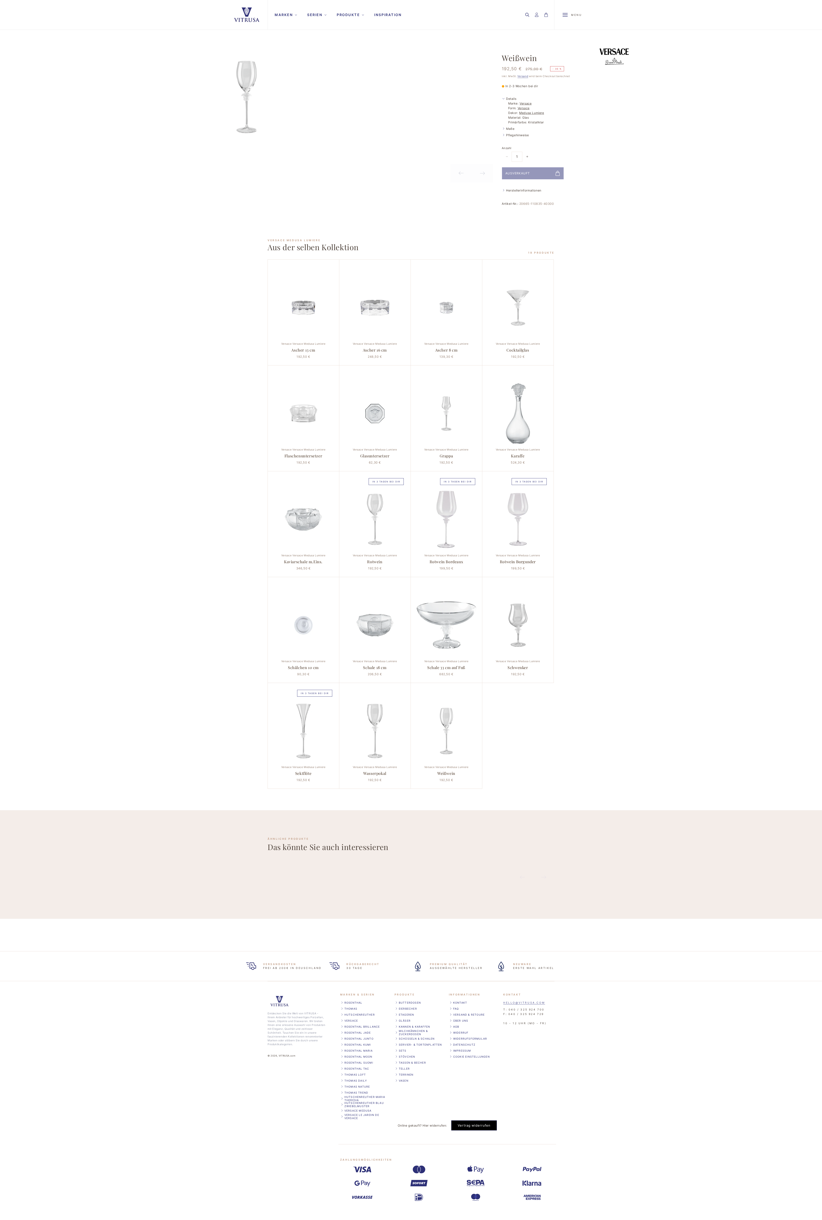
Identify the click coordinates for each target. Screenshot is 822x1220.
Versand (522, 76)
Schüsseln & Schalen (417, 1038)
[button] (285, 15)
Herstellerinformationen (523, 190)
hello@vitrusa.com (524, 1002)
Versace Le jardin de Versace (361, 1116)
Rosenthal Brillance (362, 1026)
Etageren (406, 1014)
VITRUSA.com (287, 1055)
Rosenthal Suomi (358, 1062)
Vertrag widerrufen (474, 1125)
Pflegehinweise (517, 135)
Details (511, 98)
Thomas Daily (355, 1080)
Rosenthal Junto (359, 1038)
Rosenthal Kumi (357, 1044)
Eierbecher (408, 1008)
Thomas (350, 1008)
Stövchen (407, 1056)
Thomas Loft (355, 1074)
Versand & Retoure (469, 1014)
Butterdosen (410, 1002)
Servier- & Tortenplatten (420, 1044)
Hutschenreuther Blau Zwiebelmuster (364, 1104)
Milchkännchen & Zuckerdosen (413, 1032)
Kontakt (460, 1002)
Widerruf (461, 1032)
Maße (510, 128)
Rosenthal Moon (358, 1056)
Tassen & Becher (412, 1062)
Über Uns (460, 1020)
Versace (526, 103)
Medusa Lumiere (531, 113)
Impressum (462, 1050)
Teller (404, 1068)
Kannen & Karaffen (414, 1026)
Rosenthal (353, 1002)
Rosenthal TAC (356, 1068)
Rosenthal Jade (357, 1032)
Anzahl (506, 148)
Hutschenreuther (359, 1014)
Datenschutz (464, 1044)
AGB (456, 1026)
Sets (403, 1050)
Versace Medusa (358, 1110)
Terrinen (406, 1074)
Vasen (403, 1080)
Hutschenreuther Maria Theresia (364, 1098)
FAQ (456, 1008)
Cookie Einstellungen (471, 1056)
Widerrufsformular (470, 1038)
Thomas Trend (356, 1092)
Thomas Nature (357, 1086)
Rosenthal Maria (358, 1050)
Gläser (405, 1020)
